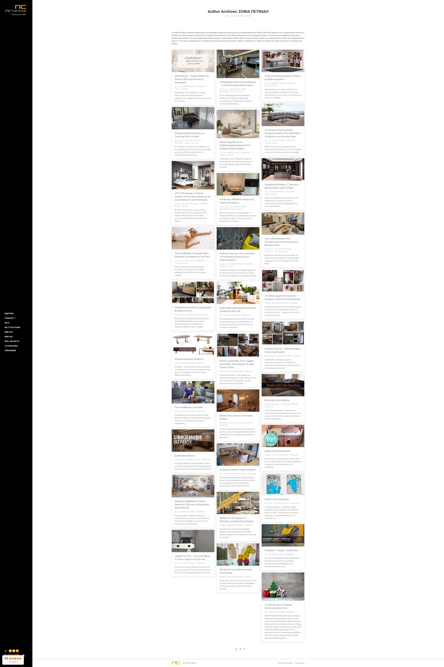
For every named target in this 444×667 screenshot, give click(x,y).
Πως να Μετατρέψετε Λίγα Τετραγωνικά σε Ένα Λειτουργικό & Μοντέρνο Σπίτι (281, 241)
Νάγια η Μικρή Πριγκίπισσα (277, 451)
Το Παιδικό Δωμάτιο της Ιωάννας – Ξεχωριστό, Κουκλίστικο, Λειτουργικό (282, 297)
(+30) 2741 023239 (13, 654)
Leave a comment (181, 89)
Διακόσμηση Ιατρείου (185, 455)
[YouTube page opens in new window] (13, 650)
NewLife (177, 315)
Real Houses (224, 89)
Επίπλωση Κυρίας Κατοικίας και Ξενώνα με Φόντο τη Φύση (190, 135)
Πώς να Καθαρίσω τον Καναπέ (189, 407)
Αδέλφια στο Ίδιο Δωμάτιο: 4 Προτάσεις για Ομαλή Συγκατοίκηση (236, 519)
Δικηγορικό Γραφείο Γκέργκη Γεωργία (238, 469)
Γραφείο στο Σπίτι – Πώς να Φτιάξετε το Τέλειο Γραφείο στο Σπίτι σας (192, 557)
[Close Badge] (23, 656)
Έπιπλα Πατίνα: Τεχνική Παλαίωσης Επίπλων (236, 417)
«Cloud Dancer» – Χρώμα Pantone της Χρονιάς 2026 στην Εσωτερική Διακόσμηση (192, 79)
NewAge (178, 204)
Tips (176, 86)
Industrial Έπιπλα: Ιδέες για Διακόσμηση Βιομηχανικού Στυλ (193, 309)
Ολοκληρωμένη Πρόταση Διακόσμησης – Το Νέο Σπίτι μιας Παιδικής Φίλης (238, 83)
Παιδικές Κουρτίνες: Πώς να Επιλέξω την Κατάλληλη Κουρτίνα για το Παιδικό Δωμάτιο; (237, 256)
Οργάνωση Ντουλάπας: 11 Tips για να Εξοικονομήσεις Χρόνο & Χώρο (282, 186)
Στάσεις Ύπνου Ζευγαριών (277, 499)
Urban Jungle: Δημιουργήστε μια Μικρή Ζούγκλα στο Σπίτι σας (238, 309)
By (186, 86)
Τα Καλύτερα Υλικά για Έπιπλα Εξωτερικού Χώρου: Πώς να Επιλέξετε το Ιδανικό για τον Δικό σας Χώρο (283, 133)
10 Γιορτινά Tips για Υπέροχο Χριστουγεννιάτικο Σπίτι (278, 606)
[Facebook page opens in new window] (17, 650)
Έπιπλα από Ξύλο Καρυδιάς (277, 400)
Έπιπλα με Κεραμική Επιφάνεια (189, 359)
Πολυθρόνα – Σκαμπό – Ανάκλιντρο (281, 550)
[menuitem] (9, 313)
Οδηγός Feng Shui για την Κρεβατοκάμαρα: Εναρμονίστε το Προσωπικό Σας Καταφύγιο (235, 145)
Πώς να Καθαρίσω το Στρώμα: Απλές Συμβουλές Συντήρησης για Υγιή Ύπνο (192, 255)
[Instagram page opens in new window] (10, 650)
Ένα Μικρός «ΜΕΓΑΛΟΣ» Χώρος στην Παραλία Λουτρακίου (237, 201)
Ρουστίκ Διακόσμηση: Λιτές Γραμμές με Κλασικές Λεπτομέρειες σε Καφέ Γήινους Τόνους (237, 364)
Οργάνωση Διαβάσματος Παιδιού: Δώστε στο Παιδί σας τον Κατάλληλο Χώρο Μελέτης (192, 504)
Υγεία (266, 503)
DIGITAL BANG (190, 663)
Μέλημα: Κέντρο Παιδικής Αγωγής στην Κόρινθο (236, 571)
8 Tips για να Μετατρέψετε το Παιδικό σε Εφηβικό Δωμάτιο (283, 77)
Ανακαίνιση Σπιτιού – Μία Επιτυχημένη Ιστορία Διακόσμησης (283, 350)
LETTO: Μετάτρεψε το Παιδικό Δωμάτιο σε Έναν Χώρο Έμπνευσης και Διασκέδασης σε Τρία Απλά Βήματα (193, 196)
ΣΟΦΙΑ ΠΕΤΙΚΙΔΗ (254, 11)
